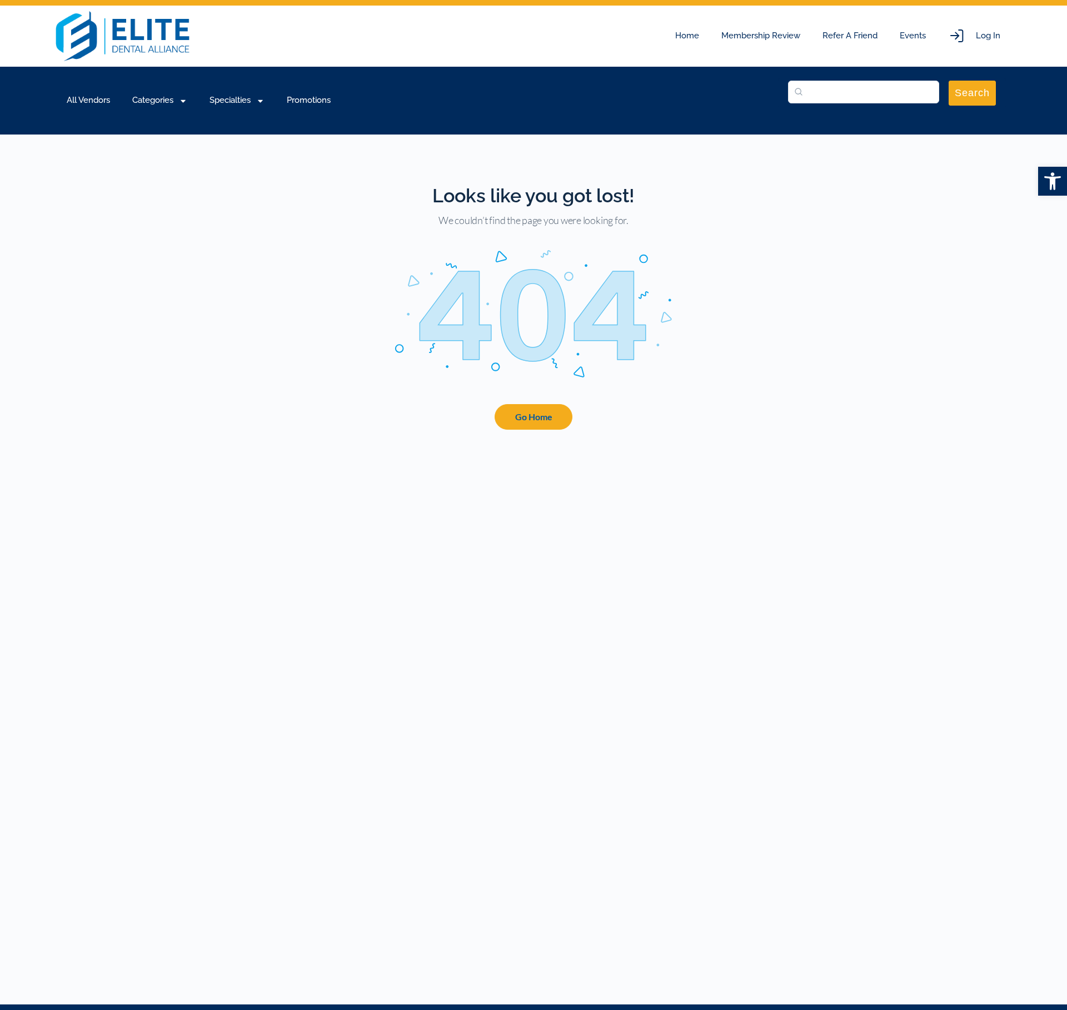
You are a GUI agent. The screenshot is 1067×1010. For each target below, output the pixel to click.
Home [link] (687, 36)
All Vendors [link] (88, 100)
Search (972, 92)
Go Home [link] (533, 416)
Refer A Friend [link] (849, 36)
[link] (1052, 181)
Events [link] (913, 36)
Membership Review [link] (760, 36)
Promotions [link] (309, 100)
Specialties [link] (230, 100)
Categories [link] (152, 100)
